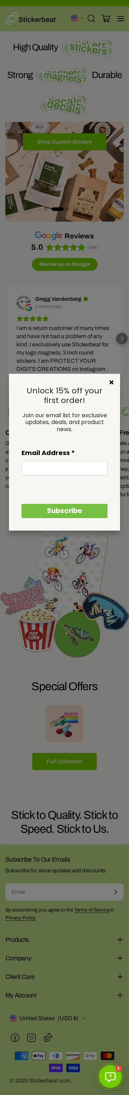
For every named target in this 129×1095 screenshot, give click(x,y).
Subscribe (64, 511)
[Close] (111, 382)
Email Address (48, 452)
